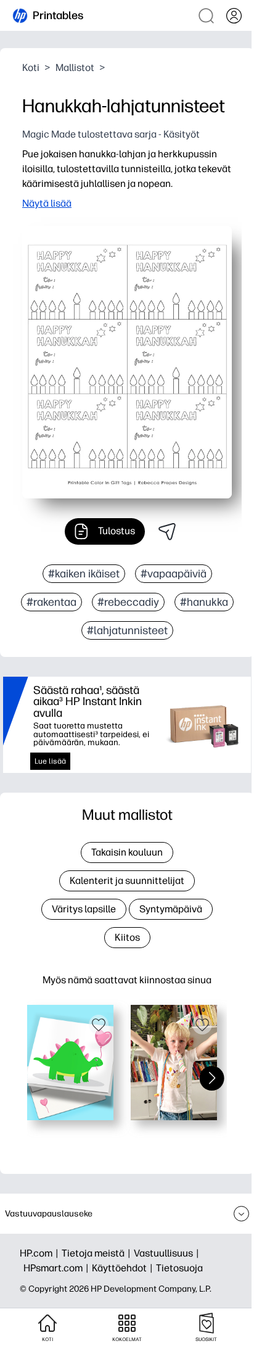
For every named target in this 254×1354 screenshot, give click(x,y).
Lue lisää (50, 761)
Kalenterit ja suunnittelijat (127, 880)
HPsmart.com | (57, 1268)
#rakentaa (51, 602)
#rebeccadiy (128, 602)
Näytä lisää (47, 203)
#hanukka (204, 602)
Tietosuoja (179, 1268)
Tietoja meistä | (98, 1253)
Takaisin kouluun (127, 852)
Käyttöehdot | (124, 1268)
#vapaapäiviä (174, 573)
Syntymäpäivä (170, 909)
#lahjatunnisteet (127, 630)
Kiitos (127, 937)
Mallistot (74, 67)
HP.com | (41, 1253)
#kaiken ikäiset (84, 573)
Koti (30, 67)
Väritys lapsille (84, 909)
